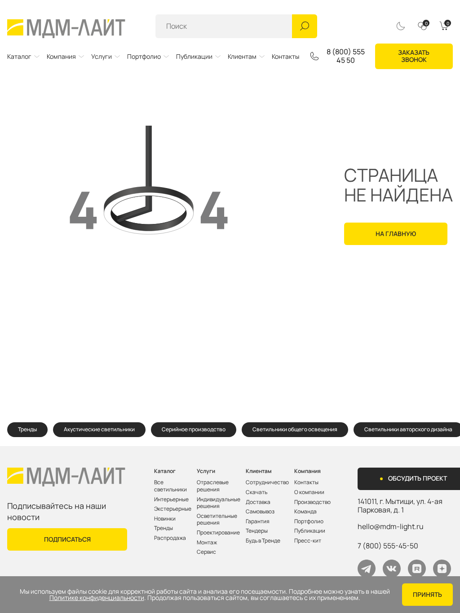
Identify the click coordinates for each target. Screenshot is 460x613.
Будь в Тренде (263, 540)
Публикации (194, 56)
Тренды (27, 429)
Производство (312, 502)
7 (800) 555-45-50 (388, 546)
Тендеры (257, 530)
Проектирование (218, 532)
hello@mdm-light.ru (391, 526)
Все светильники (170, 486)
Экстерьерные (172, 508)
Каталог (19, 56)
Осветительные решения (217, 519)
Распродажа (170, 538)
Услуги (101, 56)
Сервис (206, 552)
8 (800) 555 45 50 (346, 56)
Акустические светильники (99, 429)
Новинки (165, 518)
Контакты (285, 56)
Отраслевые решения (213, 486)
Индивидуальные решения (218, 503)
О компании (309, 492)
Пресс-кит (307, 540)
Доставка (258, 502)
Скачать (256, 492)
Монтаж (207, 542)
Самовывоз (260, 511)
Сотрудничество (267, 482)
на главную (396, 233)
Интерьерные (171, 499)
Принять (427, 594)
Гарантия (258, 521)
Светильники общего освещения (294, 429)
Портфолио (144, 56)
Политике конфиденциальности (96, 598)
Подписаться (67, 539)
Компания (61, 56)
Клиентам (242, 56)
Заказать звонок (413, 56)
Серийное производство (194, 429)
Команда (305, 511)
